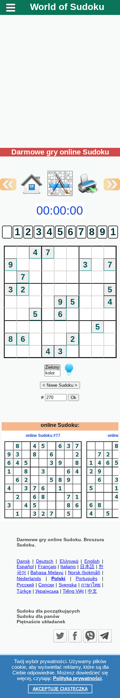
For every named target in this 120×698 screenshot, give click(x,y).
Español (25, 566)
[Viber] (90, 636)
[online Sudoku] (31, 195)
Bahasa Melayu (46, 572)
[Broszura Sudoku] (88, 176)
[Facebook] (75, 636)
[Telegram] (105, 636)
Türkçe (24, 591)
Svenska (68, 584)
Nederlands (29, 578)
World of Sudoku (67, 7)
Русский (25, 584)
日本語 (87, 566)
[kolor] (52, 373)
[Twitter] (60, 636)
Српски (46, 584)
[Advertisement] (60, 81)
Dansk (23, 561)
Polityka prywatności (77, 678)
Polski (58, 578)
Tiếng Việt (73, 591)
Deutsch (44, 561)
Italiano (68, 566)
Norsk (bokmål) (84, 572)
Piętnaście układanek (41, 621)
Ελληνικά (69, 561)
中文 (92, 591)
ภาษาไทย (90, 584)
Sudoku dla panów (38, 616)
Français (47, 566)
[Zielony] (52, 367)
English (92, 561)
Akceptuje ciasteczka (60, 688)
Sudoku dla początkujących (48, 611)
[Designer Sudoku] (60, 195)
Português (86, 578)
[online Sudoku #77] (43, 518)
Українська (47, 591)
